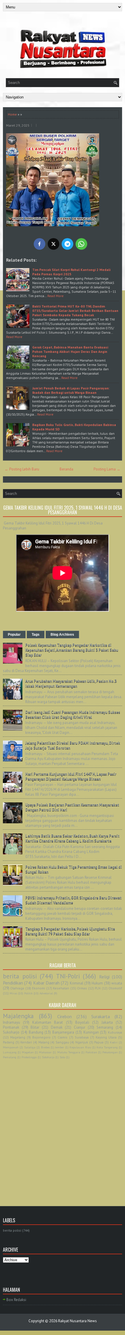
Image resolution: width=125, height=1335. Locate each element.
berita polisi (20, 976)
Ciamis (62, 1037)
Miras (13, 993)
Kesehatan (61, 988)
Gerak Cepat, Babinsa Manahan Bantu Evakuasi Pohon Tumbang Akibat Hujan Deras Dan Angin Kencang (70, 351)
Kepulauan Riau (80, 1047)
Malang (43, 1042)
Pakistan (91, 1052)
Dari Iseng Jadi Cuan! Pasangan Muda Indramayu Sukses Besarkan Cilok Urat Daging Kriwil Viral (72, 715)
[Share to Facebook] (39, 244)
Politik (28, 993)
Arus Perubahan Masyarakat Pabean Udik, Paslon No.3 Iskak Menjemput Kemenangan (71, 684)
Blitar (35, 1027)
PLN (98, 988)
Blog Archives (62, 635)
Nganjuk (81, 1042)
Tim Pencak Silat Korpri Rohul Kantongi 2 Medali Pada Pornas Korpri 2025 (71, 271)
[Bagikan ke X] (53, 244)
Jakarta (107, 1022)
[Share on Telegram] (67, 244)
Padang (8, 1042)
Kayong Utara (106, 1037)
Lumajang (10, 1052)
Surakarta (100, 1016)
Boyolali (82, 1022)
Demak (57, 1027)
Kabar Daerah (46, 983)
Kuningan (91, 1032)
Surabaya (82, 1037)
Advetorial (46, 993)
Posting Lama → (107, 469)
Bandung (36, 1032)
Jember (59, 1047)
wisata (116, 983)
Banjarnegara (63, 1032)
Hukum (97, 983)
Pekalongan (110, 1052)
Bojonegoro (41, 1037)
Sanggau (62, 1042)
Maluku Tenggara (68, 1052)
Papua (98, 1042)
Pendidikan (13, 983)
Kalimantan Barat (47, 1022)
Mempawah (11, 1047)
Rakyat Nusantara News (77, 1320)
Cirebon (64, 1016)
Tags (36, 635)
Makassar (45, 1052)
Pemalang (9, 1057)
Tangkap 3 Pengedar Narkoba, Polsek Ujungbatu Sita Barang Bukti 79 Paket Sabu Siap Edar (70, 931)
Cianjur (79, 1027)
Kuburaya (115, 1032)
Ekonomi (38, 988)
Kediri (114, 1042)
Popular (14, 635)
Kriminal (76, 983)
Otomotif (115, 988)
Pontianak (11, 1027)
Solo (62, 1057)
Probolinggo (29, 1057)
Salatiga (29, 1047)
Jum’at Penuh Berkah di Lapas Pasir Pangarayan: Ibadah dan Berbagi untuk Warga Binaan (71, 390)
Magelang (17, 1037)
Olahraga (17, 988)
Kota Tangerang (107, 1047)
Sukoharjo (11, 1032)
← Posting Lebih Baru (22, 469)
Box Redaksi (16, 1299)
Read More (55, 296)
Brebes (45, 1047)
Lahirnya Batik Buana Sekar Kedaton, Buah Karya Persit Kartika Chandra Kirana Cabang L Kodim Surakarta (72, 838)
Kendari (26, 1042)
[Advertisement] (62, 1126)
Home (12, 114)
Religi (104, 977)
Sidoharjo (48, 1057)
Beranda (66, 469)
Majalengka (18, 1016)
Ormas (82, 988)
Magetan (28, 1052)
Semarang (105, 1027)
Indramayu (11, 1022)
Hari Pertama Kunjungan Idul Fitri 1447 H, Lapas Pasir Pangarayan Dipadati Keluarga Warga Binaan (70, 776)
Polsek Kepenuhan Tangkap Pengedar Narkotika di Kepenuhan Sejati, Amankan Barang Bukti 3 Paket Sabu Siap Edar (71, 650)
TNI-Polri (68, 976)
